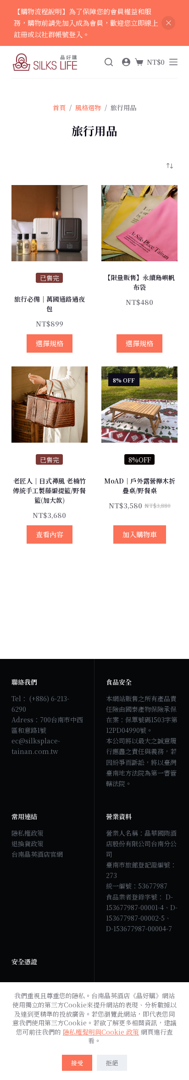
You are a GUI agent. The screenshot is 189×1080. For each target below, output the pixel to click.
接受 (77, 1062)
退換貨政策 (27, 843)
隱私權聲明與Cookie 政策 (101, 1031)
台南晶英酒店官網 (37, 854)
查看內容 (49, 534)
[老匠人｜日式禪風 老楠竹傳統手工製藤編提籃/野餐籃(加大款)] (49, 404)
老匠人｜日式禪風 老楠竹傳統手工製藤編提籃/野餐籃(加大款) (49, 490)
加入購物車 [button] (139, 534)
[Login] (126, 62)
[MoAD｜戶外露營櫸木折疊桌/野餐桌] (139, 404)
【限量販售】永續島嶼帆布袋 (139, 282)
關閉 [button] (168, 23)
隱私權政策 (27, 833)
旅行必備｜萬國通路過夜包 (49, 303)
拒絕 (112, 1062)
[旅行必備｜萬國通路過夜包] (49, 223)
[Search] (109, 62)
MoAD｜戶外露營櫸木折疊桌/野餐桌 (139, 485)
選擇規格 (49, 343)
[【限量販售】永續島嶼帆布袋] (139, 223)
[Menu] (173, 62)
